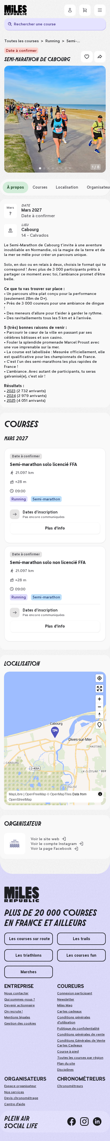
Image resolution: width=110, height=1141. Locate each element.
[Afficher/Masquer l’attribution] (100, 794)
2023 (11, 391)
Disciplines (65, 1070)
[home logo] (21, 894)
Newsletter (65, 999)
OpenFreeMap (35, 794)
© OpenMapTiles (59, 794)
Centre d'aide (14, 1104)
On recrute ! (13, 1011)
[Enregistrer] (87, 57)
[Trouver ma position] (99, 678)
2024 (11, 396)
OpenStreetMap (20, 799)
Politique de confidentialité (78, 1028)
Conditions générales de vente (81, 1034)
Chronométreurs (70, 1086)
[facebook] (73, 1122)
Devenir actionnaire (19, 1005)
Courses (40, 187)
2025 (11, 400)
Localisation (67, 187)
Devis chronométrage (21, 1098)
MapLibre (16, 794)
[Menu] (100, 10)
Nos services (14, 1092)
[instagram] (86, 1122)
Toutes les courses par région (80, 1058)
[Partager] (100, 57)
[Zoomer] (99, 699)
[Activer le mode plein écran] (99, 688)
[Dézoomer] (99, 707)
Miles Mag (64, 1005)
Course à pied (68, 1051)
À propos (15, 187)
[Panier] (85, 10)
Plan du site (66, 1063)
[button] (55, 738)
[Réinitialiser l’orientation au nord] (99, 714)
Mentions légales (17, 1017)
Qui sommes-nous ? (19, 999)
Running (52, 41)
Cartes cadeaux (69, 1011)
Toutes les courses (21, 41)
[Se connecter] (70, 10)
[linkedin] (99, 1122)
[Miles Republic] (15, 10)
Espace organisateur (20, 1086)
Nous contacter (16, 993)
